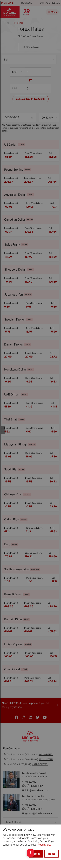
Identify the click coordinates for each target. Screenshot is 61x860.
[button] (30, 853)
